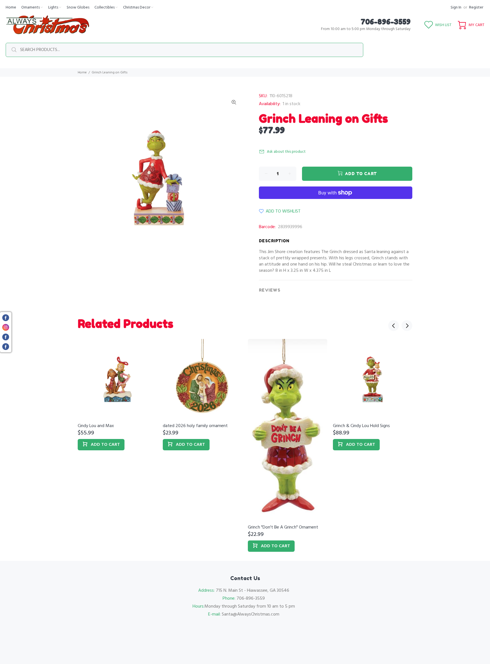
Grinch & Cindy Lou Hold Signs (361, 426)
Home (82, 72)
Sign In (456, 7)
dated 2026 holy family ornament (195, 426)
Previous (393, 325)
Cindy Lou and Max (96, 426)
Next (407, 325)
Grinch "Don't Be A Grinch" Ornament (283, 527)
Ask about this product (286, 152)
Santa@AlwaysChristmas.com (250, 614)
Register (476, 7)
